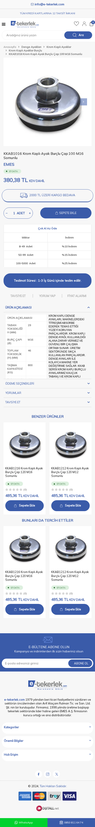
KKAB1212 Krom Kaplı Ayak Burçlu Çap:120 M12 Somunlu (70, 472)
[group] (47, 102)
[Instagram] (47, 774)
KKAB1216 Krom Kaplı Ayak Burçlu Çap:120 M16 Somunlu (24, 472)
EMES (9, 164)
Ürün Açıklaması (18, 307)
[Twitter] (56, 774)
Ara (81, 35)
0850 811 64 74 (73, 822)
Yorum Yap (47, 296)
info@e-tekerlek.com (49, 4)
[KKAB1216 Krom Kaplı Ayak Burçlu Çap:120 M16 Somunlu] (25, 443)
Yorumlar (13, 393)
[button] (83, 101)
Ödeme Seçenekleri (19, 383)
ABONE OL (81, 663)
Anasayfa (10, 46)
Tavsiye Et (18, 296)
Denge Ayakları (31, 46)
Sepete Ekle (27, 505)
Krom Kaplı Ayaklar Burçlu (25, 50)
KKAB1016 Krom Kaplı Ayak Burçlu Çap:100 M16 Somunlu (45, 54)
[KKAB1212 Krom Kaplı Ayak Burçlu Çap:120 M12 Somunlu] (70, 443)
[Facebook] (38, 774)
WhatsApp (26, 822)
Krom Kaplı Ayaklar (59, 46)
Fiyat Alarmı (76, 296)
